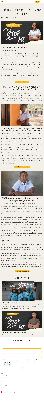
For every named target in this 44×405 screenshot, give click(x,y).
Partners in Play (4, 387)
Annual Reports (4, 375)
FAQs (2, 383)
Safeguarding (3, 378)
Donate (2, 373)
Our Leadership (4, 385)
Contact (2, 381)
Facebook (1, 395)
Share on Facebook (2, 17)
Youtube (10, 395)
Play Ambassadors (4, 389)
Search (33, 1)
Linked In (8, 395)
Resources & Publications (6, 377)
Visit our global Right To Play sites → (11, 392)
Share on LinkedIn (13, 17)
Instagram (5, 395)
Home (4, 1)
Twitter (3, 395)
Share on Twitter (8, 17)
